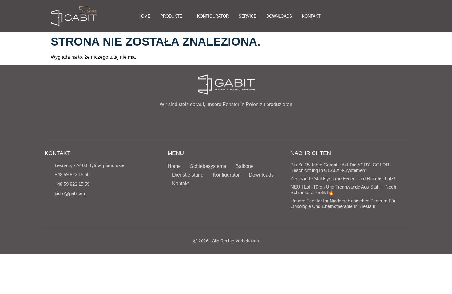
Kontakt (180, 183)
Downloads (261, 174)
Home (174, 166)
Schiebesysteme (208, 166)
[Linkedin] (397, 16)
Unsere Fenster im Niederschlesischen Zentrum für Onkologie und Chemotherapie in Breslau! (343, 203)
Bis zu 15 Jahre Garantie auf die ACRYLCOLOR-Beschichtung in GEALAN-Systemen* (341, 167)
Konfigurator (226, 174)
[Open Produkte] (185, 16)
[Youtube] (387, 16)
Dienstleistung (188, 174)
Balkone (245, 166)
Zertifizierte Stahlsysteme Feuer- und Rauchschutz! (343, 178)
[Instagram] (376, 16)
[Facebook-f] (366, 16)
